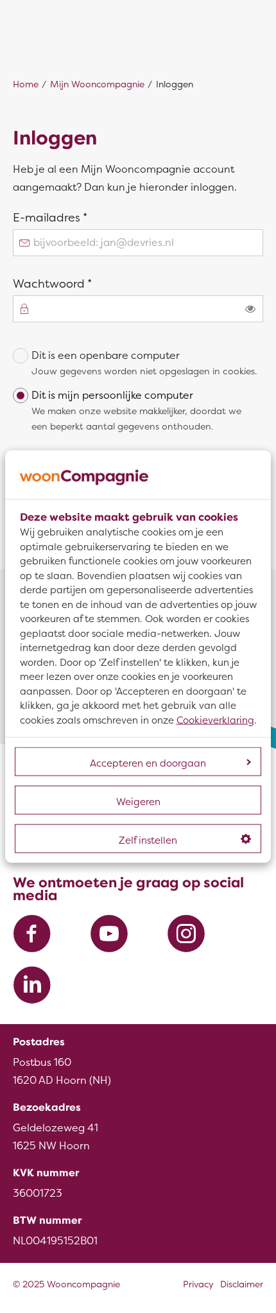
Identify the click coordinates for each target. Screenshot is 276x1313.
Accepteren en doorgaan (148, 763)
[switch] (250, 309)
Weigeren (138, 802)
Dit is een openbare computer (144, 363)
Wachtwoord (77, 283)
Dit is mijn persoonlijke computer (136, 410)
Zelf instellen (148, 840)
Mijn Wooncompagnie (97, 84)
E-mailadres (74, 217)
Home (26, 84)
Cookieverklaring (215, 720)
